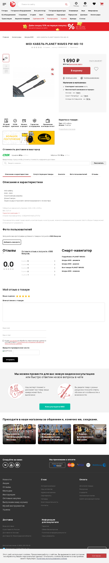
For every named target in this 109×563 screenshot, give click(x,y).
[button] (4, 434)
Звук (83, 11)
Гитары (5, 11)
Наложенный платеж (87, 496)
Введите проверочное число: (16, 348)
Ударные (50, 15)
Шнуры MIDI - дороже (70, 264)
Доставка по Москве (11, 533)
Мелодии (7, 490)
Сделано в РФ (38, 19)
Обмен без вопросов (50, 529)
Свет (41, 15)
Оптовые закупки (12, 498)
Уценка (64, 19)
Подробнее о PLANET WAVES (73, 257)
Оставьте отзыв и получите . (37, 252)
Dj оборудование (9, 15)
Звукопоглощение (22, 19)
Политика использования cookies (52, 558)
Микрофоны (93, 11)
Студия (33, 15)
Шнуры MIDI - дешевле (71, 260)
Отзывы (95, 174)
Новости (7, 479)
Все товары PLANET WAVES (73, 267)
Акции (6, 483)
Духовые (83, 15)
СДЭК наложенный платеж (89, 499)
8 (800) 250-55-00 (23, 545)
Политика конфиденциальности (54, 533)
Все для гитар (40, 11)
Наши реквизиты (48, 536)
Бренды (73, 19)
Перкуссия (72, 15)
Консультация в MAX (55, 406)
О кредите (83, 492)
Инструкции (9, 494)
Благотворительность (49, 502)
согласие (13, 341)
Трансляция (7, 19)
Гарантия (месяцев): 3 (11, 213)
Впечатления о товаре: (13, 300)
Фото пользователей (78, 174)
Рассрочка (83, 489)
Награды (44, 499)
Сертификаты (46, 496)
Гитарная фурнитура (57, 11)
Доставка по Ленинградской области (17, 536)
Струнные (23, 15)
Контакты (44, 505)
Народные (61, 15)
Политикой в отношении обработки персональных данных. (24, 343)
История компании (48, 486)
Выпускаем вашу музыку (15, 502)
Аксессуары (95, 15)
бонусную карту (75, 64)
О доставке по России (11, 529)
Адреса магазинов (48, 492)
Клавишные (73, 11)
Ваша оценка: (9, 296)
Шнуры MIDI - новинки (71, 271)
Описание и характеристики (17, 174)
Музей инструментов (14, 506)
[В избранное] (96, 70)
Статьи (82, 19)
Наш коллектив (46, 489)
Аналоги (61, 174)
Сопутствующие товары (43, 174)
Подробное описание (67, 129)
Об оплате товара (86, 486)
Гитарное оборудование (21, 11)
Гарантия (45, 526)
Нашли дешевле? (95, 61)
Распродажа (52, 19)
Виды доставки (8, 526)
